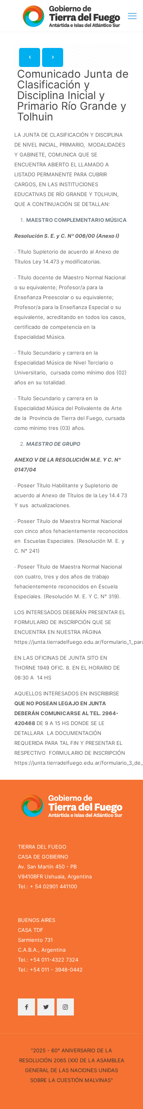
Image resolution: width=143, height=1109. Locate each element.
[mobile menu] (132, 16)
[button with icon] (26, 1006)
